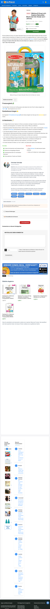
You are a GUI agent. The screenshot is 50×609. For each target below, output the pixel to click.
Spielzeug (28, 10)
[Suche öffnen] (43, 2)
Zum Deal (35, 31)
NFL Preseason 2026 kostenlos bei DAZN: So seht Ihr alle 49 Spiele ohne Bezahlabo (20, 486)
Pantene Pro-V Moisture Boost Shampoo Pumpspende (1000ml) (8, 297)
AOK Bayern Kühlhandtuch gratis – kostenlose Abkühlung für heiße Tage (21, 577)
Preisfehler (14, 5)
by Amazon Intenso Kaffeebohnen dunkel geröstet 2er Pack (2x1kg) (21, 516)
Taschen (46, 127)
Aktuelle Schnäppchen (6, 5)
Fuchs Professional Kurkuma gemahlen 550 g (20, 591)
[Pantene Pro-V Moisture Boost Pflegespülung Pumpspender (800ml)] (9, 303)
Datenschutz (36, 608)
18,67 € (4, 108)
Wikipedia (13, 193)
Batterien (33, 148)
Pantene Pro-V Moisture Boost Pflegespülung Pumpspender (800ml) (8, 315)
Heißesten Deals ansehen (8, 527)
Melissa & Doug (10, 275)
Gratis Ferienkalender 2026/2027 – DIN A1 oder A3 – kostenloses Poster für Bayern (21, 455)
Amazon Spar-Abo (21, 608)
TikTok (42, 193)
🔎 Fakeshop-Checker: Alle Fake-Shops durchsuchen (20, 470)
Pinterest (20, 196)
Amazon (37, 26)
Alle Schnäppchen (21, 605)
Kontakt (35, 605)
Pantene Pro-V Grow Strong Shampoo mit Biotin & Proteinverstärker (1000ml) (24, 297)
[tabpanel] (7, 487)
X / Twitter (28, 193)
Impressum (36, 606)
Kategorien (36, 5)
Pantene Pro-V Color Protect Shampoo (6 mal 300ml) (40, 296)
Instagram (36, 193)
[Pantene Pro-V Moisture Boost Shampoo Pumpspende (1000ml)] (9, 285)
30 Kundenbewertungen (14, 115)
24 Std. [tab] (7, 448)
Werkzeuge (11, 129)
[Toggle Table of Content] (14, 100)
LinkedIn (13, 196)
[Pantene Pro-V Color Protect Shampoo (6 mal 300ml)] (40, 285)
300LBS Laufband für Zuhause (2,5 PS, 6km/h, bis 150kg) (20, 545)
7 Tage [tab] (10, 448)
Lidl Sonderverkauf (21, 606)
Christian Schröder (16, 162)
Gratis (19, 5)
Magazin (30, 5)
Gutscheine (24, 5)
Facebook (21, 193)
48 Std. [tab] (9, 448)
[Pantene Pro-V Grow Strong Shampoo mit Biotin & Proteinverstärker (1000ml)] (25, 285)
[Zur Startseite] (23, 2)
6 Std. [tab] (5, 448)
